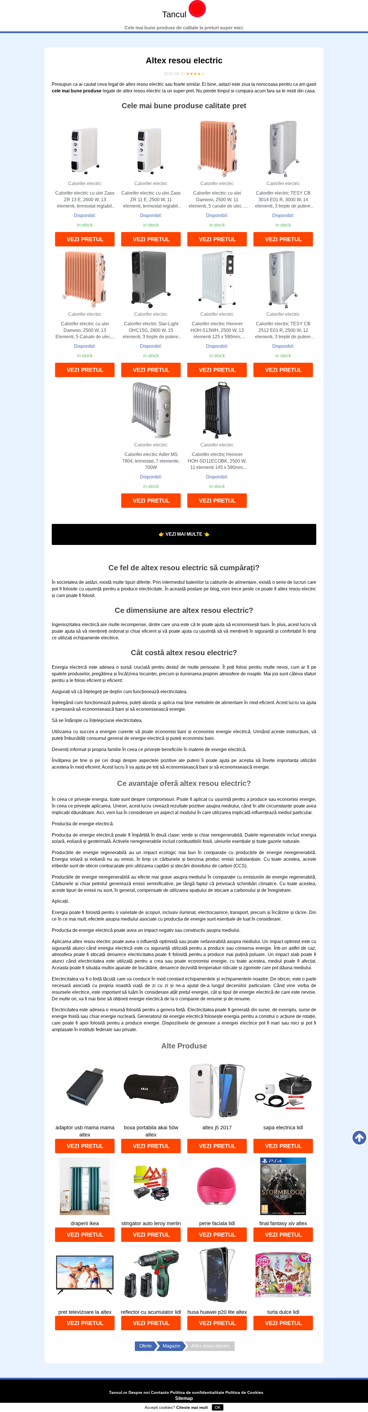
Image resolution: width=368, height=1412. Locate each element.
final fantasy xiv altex (283, 1223)
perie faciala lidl (217, 1223)
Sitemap (184, 1398)
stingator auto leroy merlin (151, 1223)
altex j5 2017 (217, 1127)
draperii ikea (85, 1223)
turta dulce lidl (283, 1312)
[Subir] (359, 1138)
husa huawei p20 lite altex (217, 1312)
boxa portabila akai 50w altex (151, 1131)
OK (218, 1407)
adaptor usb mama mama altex (84, 1131)
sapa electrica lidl (283, 1127)
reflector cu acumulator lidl (151, 1312)
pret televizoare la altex (85, 1312)
